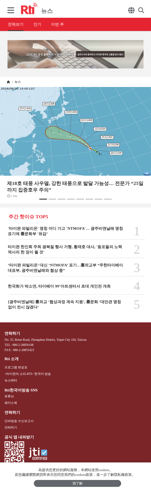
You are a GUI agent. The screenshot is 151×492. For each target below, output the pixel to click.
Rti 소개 (12, 359)
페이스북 (11, 402)
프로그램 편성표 (16, 367)
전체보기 (16, 24)
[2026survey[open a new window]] (75, 54)
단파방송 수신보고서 (19, 421)
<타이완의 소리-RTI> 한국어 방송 (28, 373)
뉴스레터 (11, 380)
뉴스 (17, 81)
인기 (37, 24)
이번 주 (57, 24)
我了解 (78, 483)
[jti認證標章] (38, 454)
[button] (43, 199)
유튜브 (9, 396)
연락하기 (12, 333)
